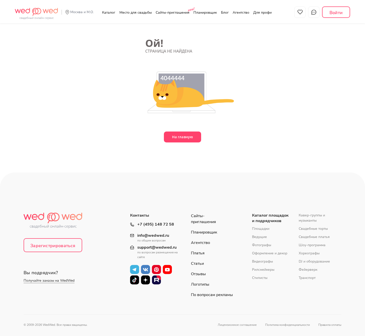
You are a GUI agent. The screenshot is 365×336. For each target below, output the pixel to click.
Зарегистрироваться (52, 246)
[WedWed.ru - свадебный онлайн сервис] (36, 11)
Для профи (262, 12)
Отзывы (198, 274)
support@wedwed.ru (157, 247)
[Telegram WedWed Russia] (134, 269)
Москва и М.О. (82, 12)
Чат (314, 12)
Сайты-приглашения (172, 12)
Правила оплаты (329, 325)
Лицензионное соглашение (237, 325)
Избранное (300, 12)
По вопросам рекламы (212, 295)
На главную (182, 136)
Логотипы (200, 284)
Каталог (108, 12)
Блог (225, 12)
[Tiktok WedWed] (134, 279)
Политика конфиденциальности (287, 325)
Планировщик (205, 12)
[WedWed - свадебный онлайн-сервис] (56, 222)
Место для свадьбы (135, 12)
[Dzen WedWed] (145, 279)
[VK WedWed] (145, 269)
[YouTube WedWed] (167, 269)
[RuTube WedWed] (156, 279)
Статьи (197, 263)
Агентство (241, 12)
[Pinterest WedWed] (156, 269)
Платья (198, 253)
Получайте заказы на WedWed (49, 280)
